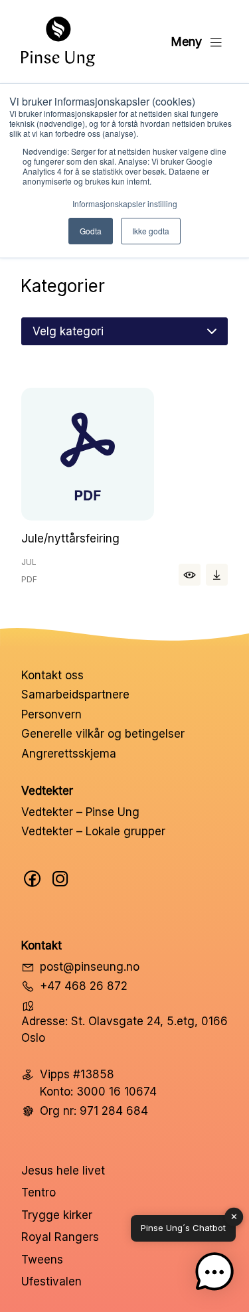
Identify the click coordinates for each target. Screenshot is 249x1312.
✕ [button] (234, 1216)
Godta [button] (91, 230)
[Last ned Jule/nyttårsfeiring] (217, 575)
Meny (186, 41)
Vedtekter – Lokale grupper (93, 831)
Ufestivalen (51, 1281)
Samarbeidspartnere (75, 694)
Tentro (38, 1192)
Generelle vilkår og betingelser (103, 733)
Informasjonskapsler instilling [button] (124, 203)
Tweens (42, 1259)
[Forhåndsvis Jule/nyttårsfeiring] (124, 457)
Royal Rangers (60, 1237)
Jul (29, 562)
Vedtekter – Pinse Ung (80, 812)
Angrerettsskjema (68, 753)
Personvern (51, 714)
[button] (214, 1275)
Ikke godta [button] (150, 230)
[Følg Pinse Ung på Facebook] (32, 879)
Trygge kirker (56, 1215)
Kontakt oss (52, 675)
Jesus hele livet (63, 1170)
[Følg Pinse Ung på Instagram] (60, 879)
